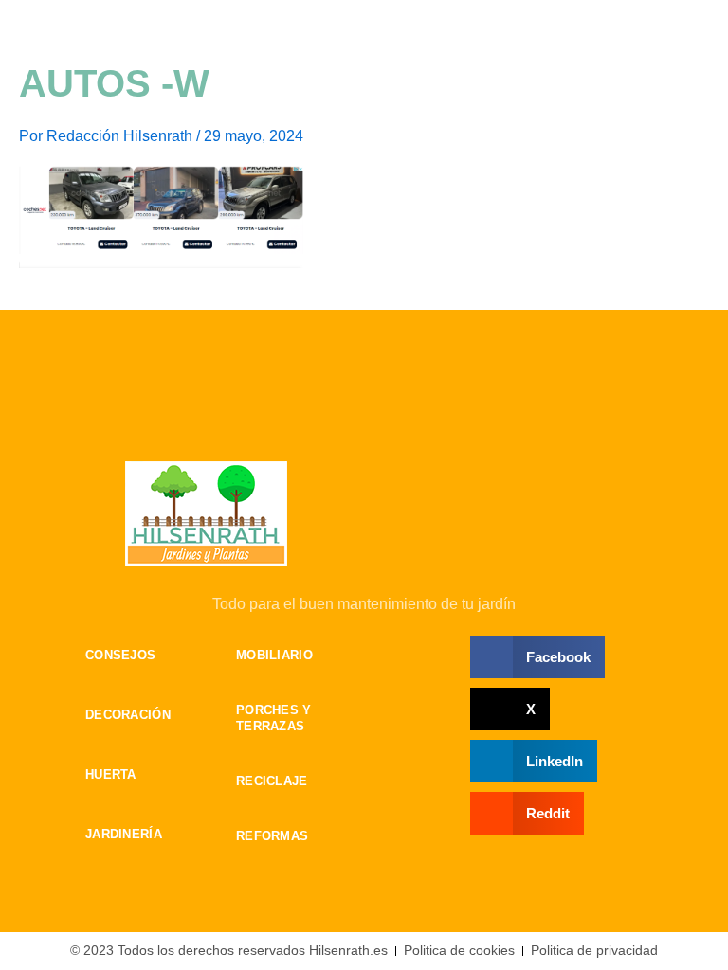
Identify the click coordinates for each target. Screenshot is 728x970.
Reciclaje (272, 781)
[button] (537, 657)
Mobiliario (274, 655)
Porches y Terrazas (274, 718)
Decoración (112, 715)
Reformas (272, 836)
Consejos (112, 655)
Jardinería (112, 834)
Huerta (110, 774)
